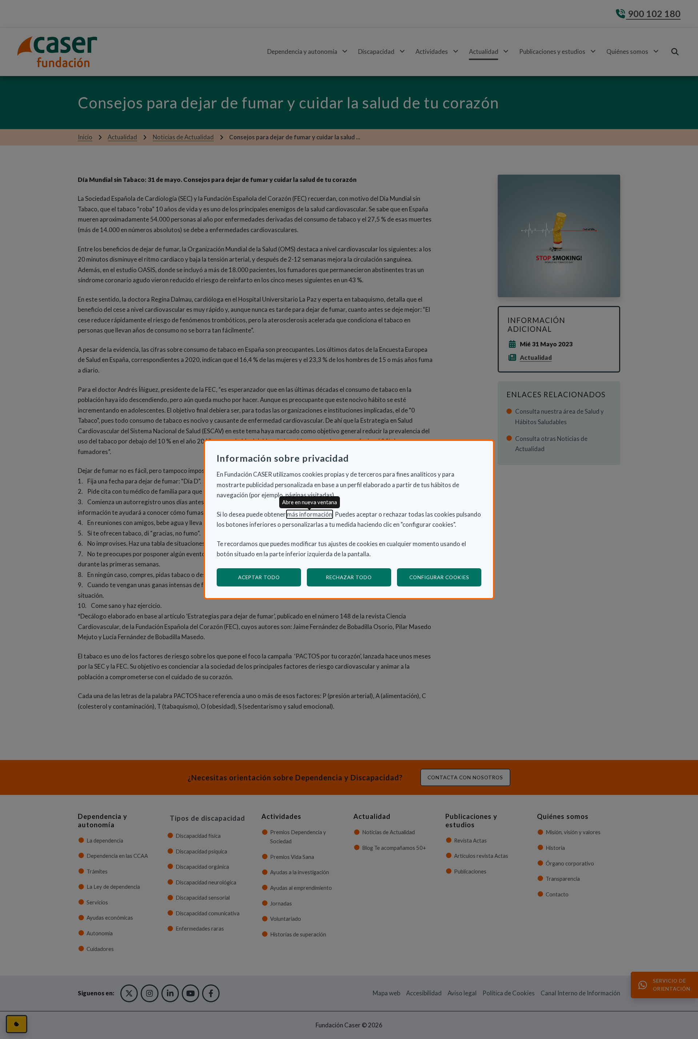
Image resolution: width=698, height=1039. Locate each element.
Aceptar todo (259, 577)
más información (309, 514)
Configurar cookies (445, 577)
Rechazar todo (349, 577)
